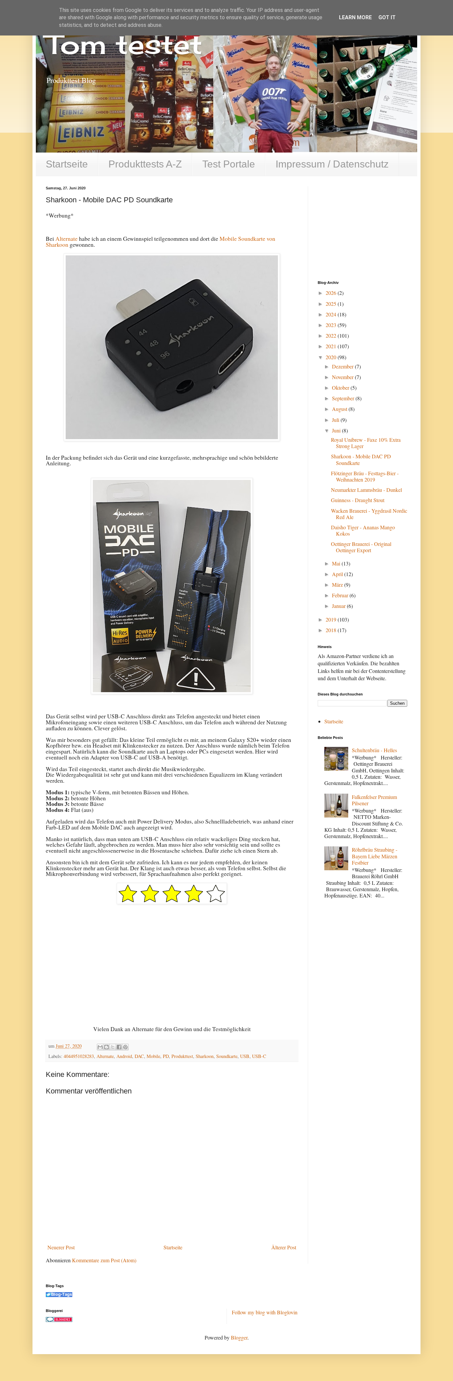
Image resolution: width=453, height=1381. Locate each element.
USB (244, 1056)
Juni (337, 430)
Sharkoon (205, 1056)
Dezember (343, 366)
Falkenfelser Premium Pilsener (374, 800)
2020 (332, 357)
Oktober (341, 387)
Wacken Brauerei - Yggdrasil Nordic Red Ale (369, 513)
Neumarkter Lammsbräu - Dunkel (366, 489)
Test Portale (228, 164)
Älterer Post (283, 1247)
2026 (332, 292)
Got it (387, 17)
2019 (332, 619)
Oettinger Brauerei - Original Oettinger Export (361, 547)
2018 (332, 629)
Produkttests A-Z (145, 164)
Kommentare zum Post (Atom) (104, 1260)
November (343, 376)
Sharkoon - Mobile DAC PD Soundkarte (361, 459)
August (340, 408)
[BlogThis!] (106, 1047)
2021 (332, 346)
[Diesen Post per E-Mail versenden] (100, 1047)
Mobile (153, 1056)
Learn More (355, 17)
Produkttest (182, 1056)
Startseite (67, 164)
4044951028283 (79, 1056)
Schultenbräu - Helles (374, 750)
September (344, 398)
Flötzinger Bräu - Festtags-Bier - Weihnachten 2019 (365, 476)
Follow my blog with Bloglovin (264, 1312)
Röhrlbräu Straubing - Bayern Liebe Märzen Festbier (374, 856)
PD (166, 1056)
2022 (332, 335)
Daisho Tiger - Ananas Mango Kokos (363, 530)
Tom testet (124, 44)
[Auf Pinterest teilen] (125, 1047)
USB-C (259, 1056)
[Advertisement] (367, 227)
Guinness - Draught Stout (357, 499)
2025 (332, 303)
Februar (341, 595)
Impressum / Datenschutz (332, 164)
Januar (339, 605)
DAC (139, 1056)
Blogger (239, 1337)
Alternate (66, 238)
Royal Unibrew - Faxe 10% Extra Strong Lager (366, 442)
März (338, 584)
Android (124, 1056)
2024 (332, 314)
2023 (332, 324)
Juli (336, 419)
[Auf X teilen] (112, 1047)
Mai (337, 563)
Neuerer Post (61, 1247)
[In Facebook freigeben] (119, 1047)
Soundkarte (226, 1056)
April (338, 573)
